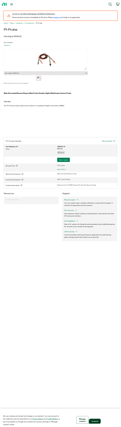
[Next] (57, 78)
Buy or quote (63, 160)
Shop (12, 23)
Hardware (19, 23)
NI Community (69, 210)
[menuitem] (110, 4)
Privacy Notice (37, 419)
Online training (69, 231)
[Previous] (35, 78)
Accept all (95, 421)
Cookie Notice (52, 419)
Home (6, 23)
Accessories (29, 23)
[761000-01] (39, 78)
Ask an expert (107, 141)
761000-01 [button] (7, 45)
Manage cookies (82, 420)
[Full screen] (85, 69)
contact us (57, 17)
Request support (69, 200)
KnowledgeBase (69, 221)
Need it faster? (61, 169)
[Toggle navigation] (15, 4)
